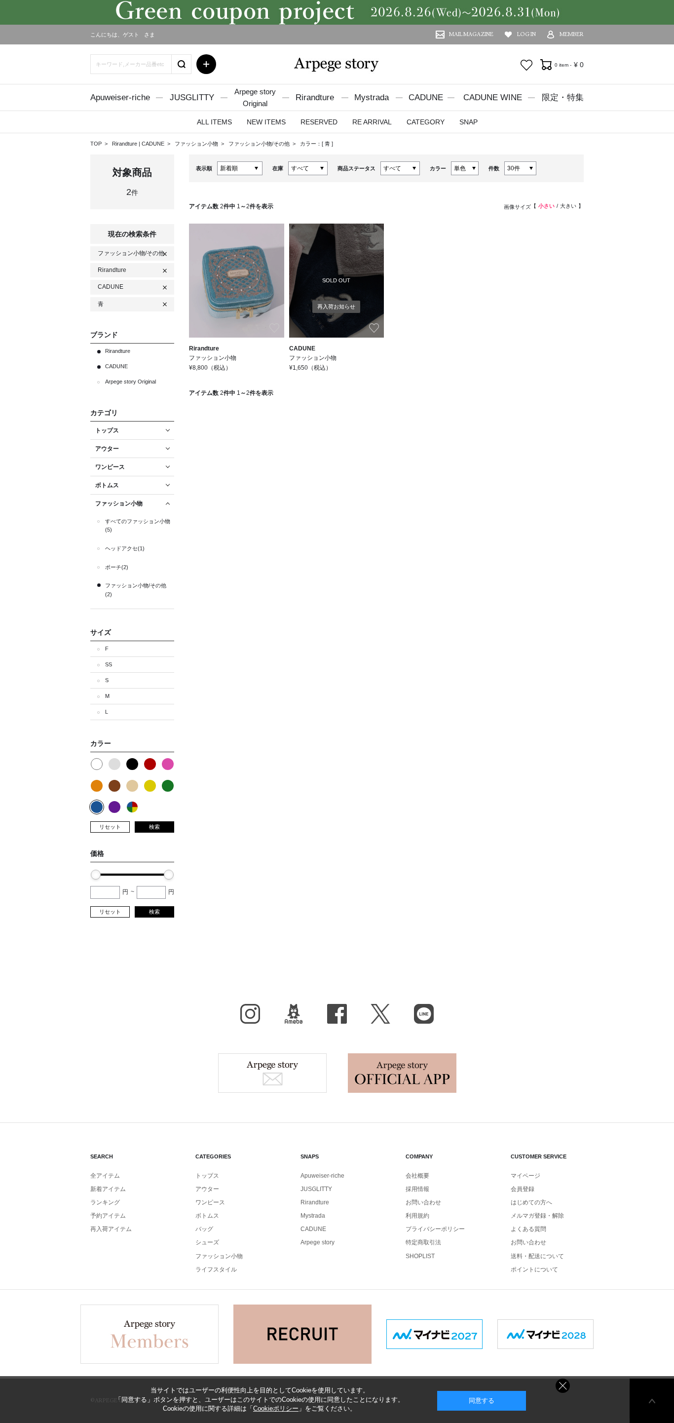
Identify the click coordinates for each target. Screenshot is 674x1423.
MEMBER (572, 34)
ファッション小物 (197, 144)
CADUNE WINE (492, 97)
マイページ (525, 1175)
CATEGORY (426, 122)
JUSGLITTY (192, 97)
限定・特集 (563, 97)
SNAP (468, 122)
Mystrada (371, 97)
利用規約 (417, 1215)
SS (108, 664)
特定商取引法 (423, 1242)
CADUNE (426, 97)
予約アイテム (108, 1215)
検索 (154, 827)
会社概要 (417, 1175)
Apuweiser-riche (120, 97)
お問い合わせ (423, 1202)
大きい (568, 206)
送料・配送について (537, 1256)
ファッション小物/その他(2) (135, 589)
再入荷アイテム (111, 1229)
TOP (96, 144)
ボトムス (207, 1215)
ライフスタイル (216, 1269)
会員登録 (522, 1189)
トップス (207, 1175)
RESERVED (318, 122)
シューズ (207, 1242)
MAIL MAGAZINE (471, 34)
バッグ (204, 1229)
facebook (337, 1014)
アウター (207, 1189)
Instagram (250, 1014)
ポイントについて (534, 1269)
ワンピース (210, 1202)
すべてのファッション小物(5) (137, 525)
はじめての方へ (531, 1202)
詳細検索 (206, 64)
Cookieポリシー (276, 1408)
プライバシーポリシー (435, 1229)
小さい (546, 206)
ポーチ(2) (116, 567)
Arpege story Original (130, 382)
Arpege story (272, 1073)
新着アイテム (108, 1189)
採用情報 (417, 1189)
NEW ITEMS (266, 122)
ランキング (105, 1202)
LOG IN (526, 34)
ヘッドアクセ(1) (125, 548)
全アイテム (105, 1175)
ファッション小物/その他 (259, 144)
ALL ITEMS (214, 122)
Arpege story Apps (402, 1073)
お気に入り (526, 65)
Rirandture (315, 97)
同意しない (563, 1386)
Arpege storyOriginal (255, 97)
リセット (110, 827)
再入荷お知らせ (336, 306)
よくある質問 (528, 1229)
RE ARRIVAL (372, 122)
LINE (424, 1014)
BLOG (293, 1014)
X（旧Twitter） (380, 1014)
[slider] (96, 875)
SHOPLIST (420, 1256)
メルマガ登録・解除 (537, 1215)
